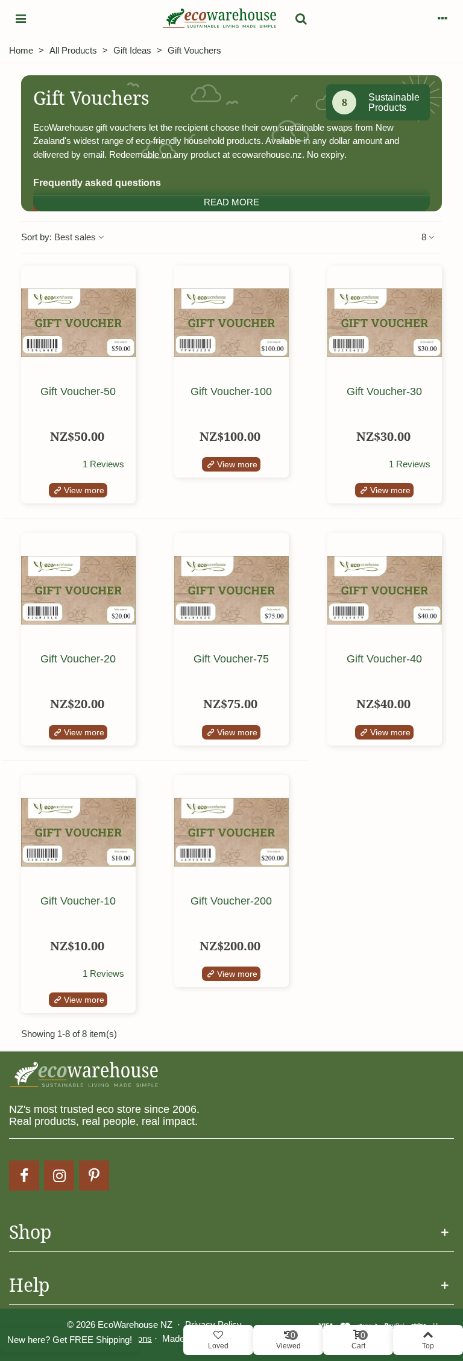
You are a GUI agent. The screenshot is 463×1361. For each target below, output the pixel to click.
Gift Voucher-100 (231, 391)
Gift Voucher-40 (384, 659)
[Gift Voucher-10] (78, 832)
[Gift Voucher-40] (384, 590)
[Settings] (442, 18)
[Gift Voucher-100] (231, 323)
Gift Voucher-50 (78, 391)
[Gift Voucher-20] (78, 590)
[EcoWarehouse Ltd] (219, 18)
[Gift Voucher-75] (231, 590)
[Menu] (20, 18)
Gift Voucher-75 (231, 659)
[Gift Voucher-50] (78, 323)
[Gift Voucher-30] (384, 323)
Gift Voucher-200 (231, 901)
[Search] (295, 18)
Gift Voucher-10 (78, 901)
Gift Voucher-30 (384, 391)
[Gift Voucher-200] (231, 832)
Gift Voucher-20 (78, 659)
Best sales (76, 237)
